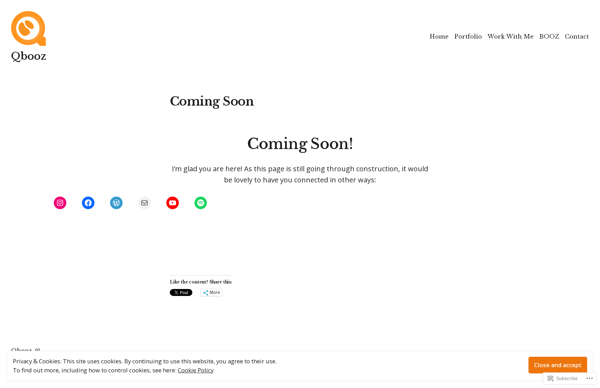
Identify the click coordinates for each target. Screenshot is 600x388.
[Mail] (144, 203)
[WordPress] (116, 203)
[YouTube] (172, 203)
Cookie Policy (196, 370)
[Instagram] (60, 203)
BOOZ (549, 36)
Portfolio (468, 36)
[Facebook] (88, 203)
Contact (577, 36)
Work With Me (511, 36)
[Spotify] (200, 203)
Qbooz (28, 56)
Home (439, 36)
